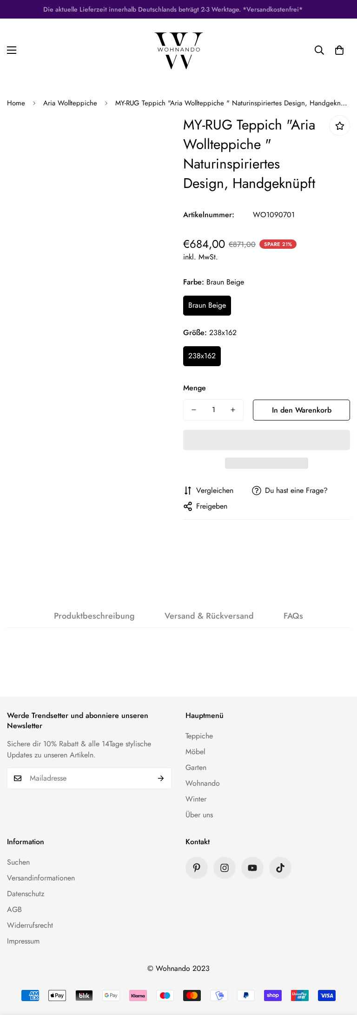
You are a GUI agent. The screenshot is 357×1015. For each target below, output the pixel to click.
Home (16, 103)
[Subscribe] (161, 778)
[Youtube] (252, 868)
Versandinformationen (41, 878)
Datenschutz (25, 893)
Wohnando (202, 783)
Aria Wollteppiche (70, 103)
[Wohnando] (178, 50)
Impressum (23, 941)
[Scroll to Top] (339, 964)
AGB (14, 909)
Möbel (195, 751)
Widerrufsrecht (30, 925)
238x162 (202, 355)
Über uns (199, 814)
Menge (194, 387)
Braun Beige (207, 305)
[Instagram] (224, 868)
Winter (195, 799)
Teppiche (199, 736)
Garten (195, 767)
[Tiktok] (280, 868)
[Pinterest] (196, 868)
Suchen (18, 862)
